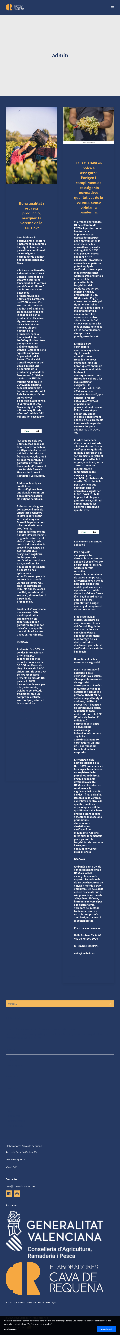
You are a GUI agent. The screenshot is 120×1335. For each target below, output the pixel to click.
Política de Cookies (35, 1302)
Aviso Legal (50, 1302)
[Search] (60, 1003)
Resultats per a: (10, 1329)
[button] (113, 7)
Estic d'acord (106, 1329)
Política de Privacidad (15, 1302)
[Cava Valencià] (15, 7)
